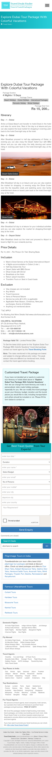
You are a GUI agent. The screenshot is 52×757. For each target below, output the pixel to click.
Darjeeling (18, 676)
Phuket (17, 692)
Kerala (12, 671)
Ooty (43, 678)
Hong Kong (29, 690)
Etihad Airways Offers (12, 644)
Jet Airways (43, 625)
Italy (21, 688)
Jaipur (33, 671)
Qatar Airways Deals (40, 646)
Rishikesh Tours (11, 612)
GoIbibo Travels (10, 661)
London (15, 686)
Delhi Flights (9, 630)
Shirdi (34, 676)
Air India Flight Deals (12, 625)
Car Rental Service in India (40, 732)
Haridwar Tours (11, 597)
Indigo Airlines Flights (29, 625)
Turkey (27, 688)
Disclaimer (23, 738)
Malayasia (8, 692)
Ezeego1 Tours (26, 659)
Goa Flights (22, 632)
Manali (15, 673)
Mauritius (25, 692)
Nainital (39, 673)
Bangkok (17, 694)
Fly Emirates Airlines (29, 644)
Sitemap (30, 738)
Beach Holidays (10, 100)
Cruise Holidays (23, 100)
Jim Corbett (9, 676)
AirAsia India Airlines (12, 628)
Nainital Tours (10, 607)
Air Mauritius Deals (11, 642)
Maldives (41, 692)
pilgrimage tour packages (15, 564)
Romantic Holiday (19, 103)
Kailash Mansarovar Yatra (25, 569)
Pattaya (24, 694)
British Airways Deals (27, 642)
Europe (7, 686)
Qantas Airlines (25, 646)
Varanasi (26, 671)
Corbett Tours (10, 592)
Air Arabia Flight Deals (12, 640)
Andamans (36, 678)
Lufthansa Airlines (11, 646)
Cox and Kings (18, 657)
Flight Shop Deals (40, 659)
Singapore (39, 690)
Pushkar (41, 671)
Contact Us (37, 738)
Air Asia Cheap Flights (30, 640)
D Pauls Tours (30, 657)
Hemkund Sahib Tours (19, 571)
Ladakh (27, 678)
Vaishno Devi (9, 678)
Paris (22, 686)
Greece (14, 688)
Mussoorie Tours (11, 602)
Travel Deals (7, 24)
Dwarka (28, 574)
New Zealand (18, 690)
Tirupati (17, 574)
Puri (22, 574)
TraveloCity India (37, 661)
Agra (19, 671)
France (7, 688)
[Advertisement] (26, 55)
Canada (33, 692)
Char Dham (26, 734)
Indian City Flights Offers (22, 732)
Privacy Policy (43, 736)
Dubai (40, 688)
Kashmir (19, 678)
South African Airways (12, 648)
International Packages (39, 100)
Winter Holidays (33, 103)
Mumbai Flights (21, 630)
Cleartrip (8, 657)
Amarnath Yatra (35, 571)
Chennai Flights (10, 632)
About (35, 736)
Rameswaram (37, 574)
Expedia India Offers (12, 659)
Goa (6, 671)
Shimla (22, 673)
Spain (28, 686)
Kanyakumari (10, 576)
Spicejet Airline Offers (29, 628)
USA (31, 694)
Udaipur (8, 673)
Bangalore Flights (35, 630)
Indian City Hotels (8, 732)
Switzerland (37, 686)
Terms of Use (15, 738)
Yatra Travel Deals (11, 663)
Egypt (34, 688)
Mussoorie (30, 673)
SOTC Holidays (23, 661)
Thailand (8, 694)
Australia (8, 690)
